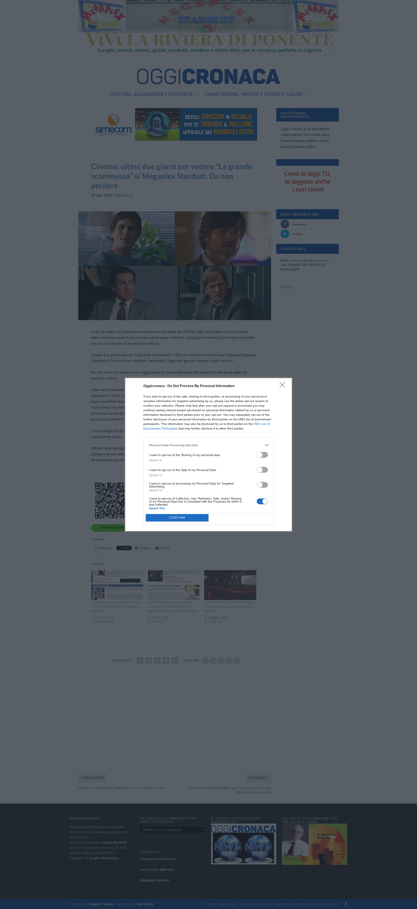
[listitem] (208, 445)
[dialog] (208, 454)
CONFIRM (177, 517)
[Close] (284, 386)
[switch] (262, 455)
